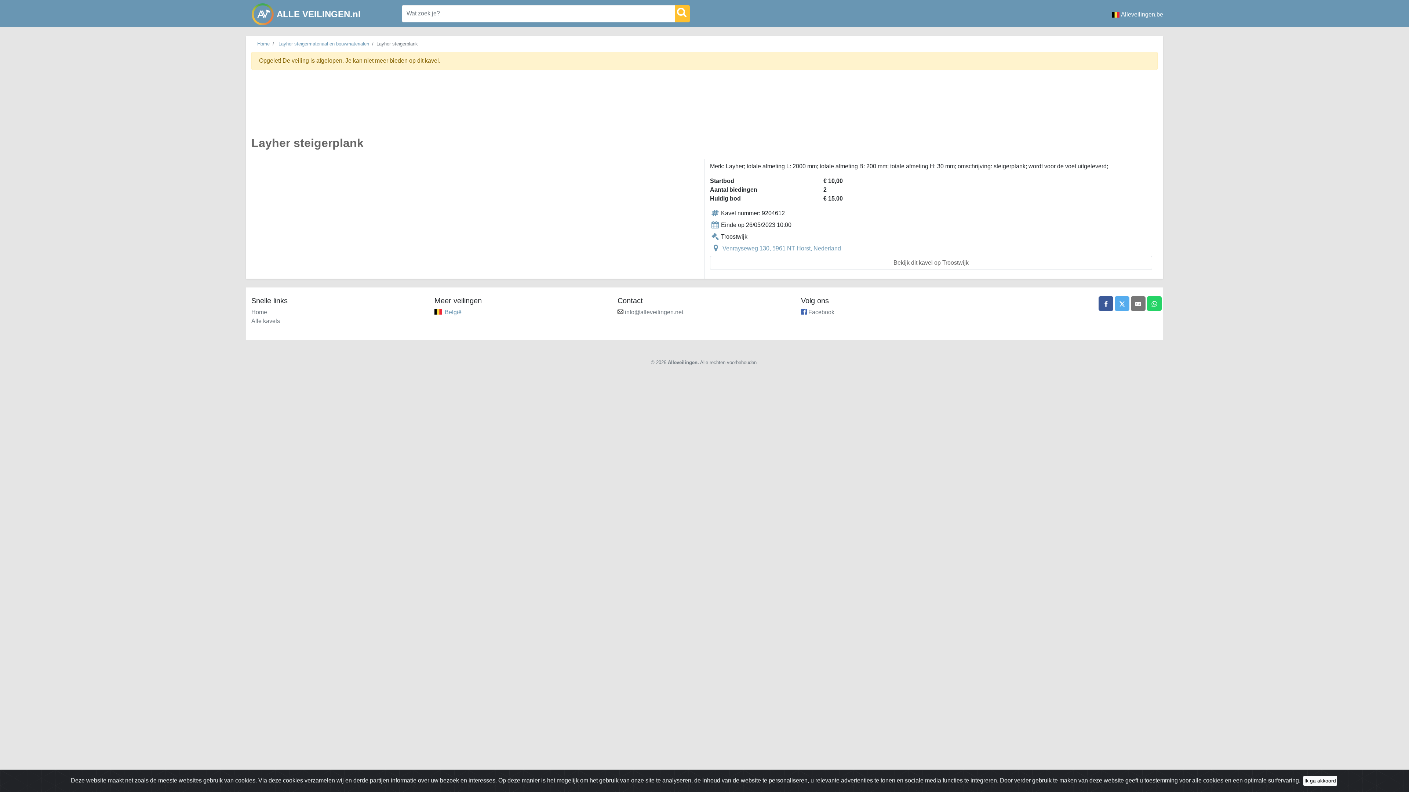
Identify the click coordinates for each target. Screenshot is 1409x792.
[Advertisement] (471, 107)
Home (263, 44)
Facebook (821, 312)
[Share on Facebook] (1106, 303)
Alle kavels (265, 321)
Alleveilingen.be (1142, 14)
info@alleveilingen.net (654, 312)
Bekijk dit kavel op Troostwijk (931, 263)
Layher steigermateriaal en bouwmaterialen (323, 44)
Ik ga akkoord (1320, 781)
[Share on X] (1122, 303)
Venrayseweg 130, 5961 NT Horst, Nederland (781, 248)
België (453, 312)
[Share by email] (1138, 303)
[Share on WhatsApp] (1154, 303)
